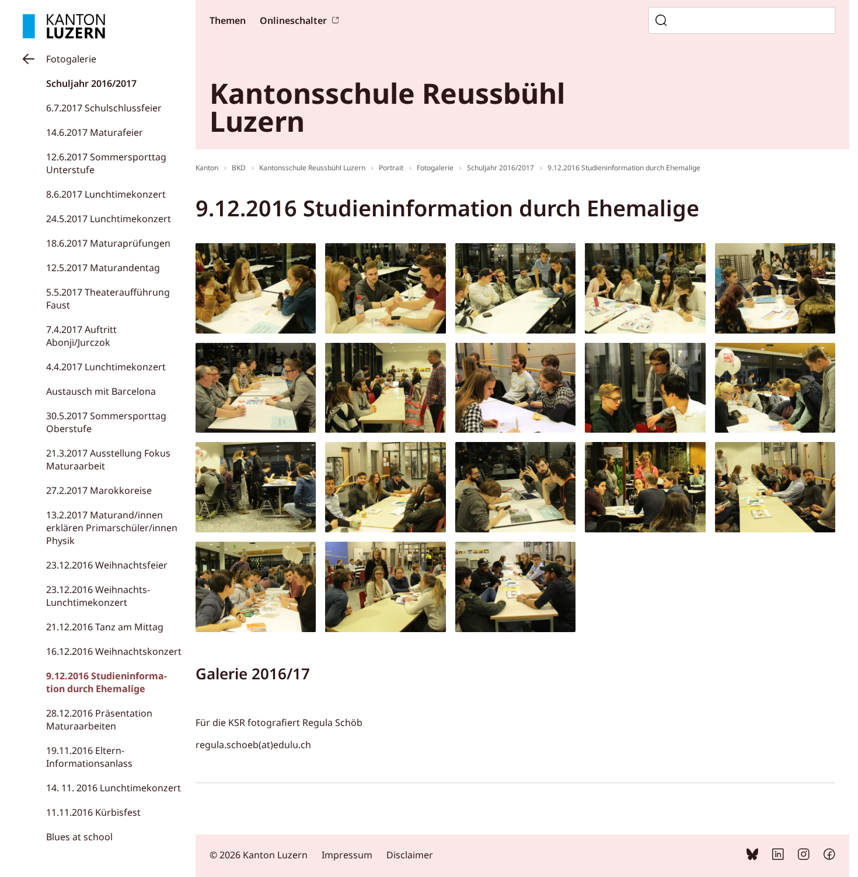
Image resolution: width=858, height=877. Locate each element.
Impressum (347, 854)
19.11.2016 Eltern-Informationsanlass (89, 757)
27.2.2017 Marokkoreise (99, 490)
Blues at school (79, 836)
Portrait (391, 168)
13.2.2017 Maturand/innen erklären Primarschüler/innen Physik (111, 527)
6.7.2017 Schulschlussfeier (104, 107)
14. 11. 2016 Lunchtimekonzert (113, 787)
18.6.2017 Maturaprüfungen (108, 243)
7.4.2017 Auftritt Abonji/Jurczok (81, 336)
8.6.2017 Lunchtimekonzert (106, 194)
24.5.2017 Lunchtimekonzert (108, 218)
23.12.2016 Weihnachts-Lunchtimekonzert (98, 596)
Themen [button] (228, 20)
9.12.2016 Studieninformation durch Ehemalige (106, 682)
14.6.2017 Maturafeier (94, 132)
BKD (239, 168)
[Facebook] (829, 856)
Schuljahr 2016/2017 (91, 83)
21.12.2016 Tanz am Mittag (104, 626)
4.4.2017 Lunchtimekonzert (106, 366)
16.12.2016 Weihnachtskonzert (114, 651)
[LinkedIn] (778, 856)
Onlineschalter (293, 20)
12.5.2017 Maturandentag (103, 267)
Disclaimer (409, 854)
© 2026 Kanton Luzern (259, 854)
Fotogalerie (71, 58)
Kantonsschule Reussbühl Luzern (312, 168)
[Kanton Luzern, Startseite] (64, 26)
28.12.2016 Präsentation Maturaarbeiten (99, 719)
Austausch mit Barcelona (101, 391)
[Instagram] (804, 856)
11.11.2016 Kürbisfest (93, 812)
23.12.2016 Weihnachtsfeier (107, 565)
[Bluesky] (752, 856)
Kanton (207, 168)
